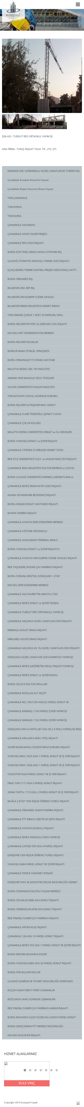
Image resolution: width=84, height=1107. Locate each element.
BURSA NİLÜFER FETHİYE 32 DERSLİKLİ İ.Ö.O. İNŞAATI (37, 324)
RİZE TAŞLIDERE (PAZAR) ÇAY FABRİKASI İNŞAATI (35, 567)
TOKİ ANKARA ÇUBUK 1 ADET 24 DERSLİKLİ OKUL (35, 315)
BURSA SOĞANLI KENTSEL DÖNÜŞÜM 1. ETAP (34, 576)
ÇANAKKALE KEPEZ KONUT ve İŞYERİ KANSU (33, 675)
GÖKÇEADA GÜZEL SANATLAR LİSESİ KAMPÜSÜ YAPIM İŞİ (40, 657)
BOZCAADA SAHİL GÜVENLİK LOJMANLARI (31, 999)
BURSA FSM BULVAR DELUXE (24, 972)
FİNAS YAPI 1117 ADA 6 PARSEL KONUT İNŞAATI (35, 783)
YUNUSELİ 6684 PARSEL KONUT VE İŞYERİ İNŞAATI (36, 864)
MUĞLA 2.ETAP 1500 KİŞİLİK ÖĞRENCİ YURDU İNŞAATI (38, 801)
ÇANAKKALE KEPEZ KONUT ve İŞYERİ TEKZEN (33, 603)
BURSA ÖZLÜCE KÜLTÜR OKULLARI (27, 684)
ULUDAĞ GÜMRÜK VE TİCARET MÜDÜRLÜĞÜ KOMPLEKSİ (40, 981)
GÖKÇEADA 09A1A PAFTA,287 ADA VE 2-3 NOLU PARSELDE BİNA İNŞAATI (41, 730)
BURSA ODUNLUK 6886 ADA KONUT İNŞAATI (33, 900)
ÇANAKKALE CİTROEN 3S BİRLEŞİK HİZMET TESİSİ (35, 450)
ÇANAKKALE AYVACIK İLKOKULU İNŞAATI (31, 828)
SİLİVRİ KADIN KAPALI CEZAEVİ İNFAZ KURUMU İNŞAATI (39, 747)
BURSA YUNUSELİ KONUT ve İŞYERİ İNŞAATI (32, 441)
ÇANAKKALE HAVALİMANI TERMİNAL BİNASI (32, 540)
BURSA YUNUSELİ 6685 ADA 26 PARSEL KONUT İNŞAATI (39, 963)
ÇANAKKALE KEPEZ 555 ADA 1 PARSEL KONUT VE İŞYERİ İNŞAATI (44, 945)
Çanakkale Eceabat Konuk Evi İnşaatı (28, 180)
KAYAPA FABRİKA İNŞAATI (22, 513)
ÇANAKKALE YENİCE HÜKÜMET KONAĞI (30, 873)
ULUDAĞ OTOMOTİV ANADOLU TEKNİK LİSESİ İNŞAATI (38, 261)
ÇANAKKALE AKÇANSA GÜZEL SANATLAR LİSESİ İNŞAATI (40, 621)
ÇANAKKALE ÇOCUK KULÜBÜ (24, 423)
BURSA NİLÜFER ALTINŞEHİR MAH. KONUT (32, 405)
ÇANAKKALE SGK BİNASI (21, 225)
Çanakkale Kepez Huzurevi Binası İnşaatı (30, 189)
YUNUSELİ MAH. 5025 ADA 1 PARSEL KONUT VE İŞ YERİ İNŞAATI (44, 756)
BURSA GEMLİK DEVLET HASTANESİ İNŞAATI (33, 504)
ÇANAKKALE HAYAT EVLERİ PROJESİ (27, 234)
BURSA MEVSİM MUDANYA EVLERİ (27, 954)
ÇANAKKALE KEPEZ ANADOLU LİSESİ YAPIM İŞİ (34, 837)
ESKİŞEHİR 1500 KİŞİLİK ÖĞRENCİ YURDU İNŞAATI (35, 855)
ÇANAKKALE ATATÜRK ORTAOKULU (27, 531)
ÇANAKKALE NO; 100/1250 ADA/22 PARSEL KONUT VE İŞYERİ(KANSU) (35, 703)
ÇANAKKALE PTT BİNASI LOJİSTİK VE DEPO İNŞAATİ (36, 819)
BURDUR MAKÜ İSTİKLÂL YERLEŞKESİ (28, 351)
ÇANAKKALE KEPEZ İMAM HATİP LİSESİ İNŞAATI (34, 486)
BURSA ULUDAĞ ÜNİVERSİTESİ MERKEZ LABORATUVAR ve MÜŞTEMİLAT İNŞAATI (37, 478)
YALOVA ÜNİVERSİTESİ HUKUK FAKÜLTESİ (31, 387)
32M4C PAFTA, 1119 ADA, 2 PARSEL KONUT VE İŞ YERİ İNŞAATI (43, 792)
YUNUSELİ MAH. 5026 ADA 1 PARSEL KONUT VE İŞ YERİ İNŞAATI (44, 765)
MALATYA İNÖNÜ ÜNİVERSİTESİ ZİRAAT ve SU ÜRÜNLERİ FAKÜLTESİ (37, 433)
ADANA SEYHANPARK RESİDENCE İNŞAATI (32, 495)
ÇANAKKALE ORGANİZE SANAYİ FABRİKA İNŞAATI (35, 810)
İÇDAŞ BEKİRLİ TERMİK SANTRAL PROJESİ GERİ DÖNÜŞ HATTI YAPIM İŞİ (39, 271)
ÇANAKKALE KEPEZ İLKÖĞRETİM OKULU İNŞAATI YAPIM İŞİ (41, 666)
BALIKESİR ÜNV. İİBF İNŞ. (21, 288)
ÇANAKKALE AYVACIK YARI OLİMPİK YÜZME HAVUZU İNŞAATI (42, 558)
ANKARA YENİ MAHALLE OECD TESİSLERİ (31, 378)
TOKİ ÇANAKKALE (17, 198)
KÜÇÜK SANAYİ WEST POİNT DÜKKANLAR (31, 990)
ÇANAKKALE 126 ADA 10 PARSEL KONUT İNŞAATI (35, 936)
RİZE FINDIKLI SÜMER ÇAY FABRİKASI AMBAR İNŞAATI (38, 1008)
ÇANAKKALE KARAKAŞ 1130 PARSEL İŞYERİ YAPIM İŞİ (37, 711)
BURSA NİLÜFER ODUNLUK (23, 342)
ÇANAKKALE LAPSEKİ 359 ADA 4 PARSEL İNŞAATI (35, 846)
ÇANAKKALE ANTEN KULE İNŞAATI (27, 927)
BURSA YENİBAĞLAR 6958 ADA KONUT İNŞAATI (35, 909)
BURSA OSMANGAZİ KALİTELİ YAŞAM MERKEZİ (34, 891)
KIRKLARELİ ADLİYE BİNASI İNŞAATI (27, 639)
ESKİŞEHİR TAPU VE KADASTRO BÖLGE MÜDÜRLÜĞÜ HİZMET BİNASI (39, 883)
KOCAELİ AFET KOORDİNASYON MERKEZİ (31, 333)
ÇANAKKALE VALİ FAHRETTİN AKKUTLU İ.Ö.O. (33, 594)
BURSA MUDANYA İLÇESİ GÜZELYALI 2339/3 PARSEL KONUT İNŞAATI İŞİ (39, 1018)
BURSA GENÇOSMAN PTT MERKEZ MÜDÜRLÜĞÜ (35, 1026)
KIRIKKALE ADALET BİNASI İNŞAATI (27, 630)
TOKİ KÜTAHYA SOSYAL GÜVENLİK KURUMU (33, 396)
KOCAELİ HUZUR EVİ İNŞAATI (24, 1035)
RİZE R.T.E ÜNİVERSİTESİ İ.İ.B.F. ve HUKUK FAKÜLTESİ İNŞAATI (42, 459)
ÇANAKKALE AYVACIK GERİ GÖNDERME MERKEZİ (35, 522)
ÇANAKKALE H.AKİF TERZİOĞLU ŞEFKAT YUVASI (34, 414)
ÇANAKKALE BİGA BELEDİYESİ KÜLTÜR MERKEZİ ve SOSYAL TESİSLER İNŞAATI (38, 469)
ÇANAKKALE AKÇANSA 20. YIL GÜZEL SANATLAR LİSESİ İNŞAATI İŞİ (41, 649)
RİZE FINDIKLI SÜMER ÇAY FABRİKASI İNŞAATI (33, 918)
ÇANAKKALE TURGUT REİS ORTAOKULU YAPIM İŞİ (35, 612)
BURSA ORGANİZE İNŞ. (20, 279)
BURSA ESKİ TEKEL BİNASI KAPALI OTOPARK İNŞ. (35, 252)
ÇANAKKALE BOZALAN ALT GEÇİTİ (27, 693)
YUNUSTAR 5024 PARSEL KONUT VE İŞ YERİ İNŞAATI (37, 774)
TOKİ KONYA (15, 207)
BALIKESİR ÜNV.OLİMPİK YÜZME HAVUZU (31, 297)
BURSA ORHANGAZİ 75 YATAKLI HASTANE (31, 360)
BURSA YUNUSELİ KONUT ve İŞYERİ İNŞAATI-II (33, 549)
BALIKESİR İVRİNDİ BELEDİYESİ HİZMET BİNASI (34, 306)
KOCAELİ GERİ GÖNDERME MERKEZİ (28, 585)
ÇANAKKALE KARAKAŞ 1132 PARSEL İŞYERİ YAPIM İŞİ (37, 720)
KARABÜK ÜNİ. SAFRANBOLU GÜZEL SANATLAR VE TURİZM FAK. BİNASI (41, 172)
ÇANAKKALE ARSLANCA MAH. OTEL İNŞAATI (33, 738)
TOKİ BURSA (14, 216)
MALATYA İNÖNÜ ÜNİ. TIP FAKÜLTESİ (29, 369)
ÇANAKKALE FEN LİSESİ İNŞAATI (26, 243)
